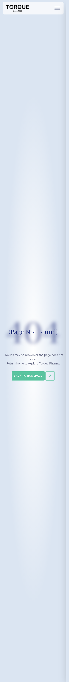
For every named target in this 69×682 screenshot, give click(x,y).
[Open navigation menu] (57, 8)
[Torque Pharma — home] (17, 8)
